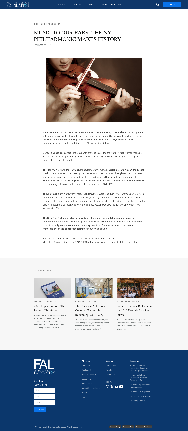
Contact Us (110, 374)
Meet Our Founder (89, 374)
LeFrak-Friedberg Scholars (140, 396)
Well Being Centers (137, 401)
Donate (172, 4)
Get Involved (111, 366)
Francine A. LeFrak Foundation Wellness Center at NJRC (138, 377)
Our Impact (86, 370)
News (84, 397)
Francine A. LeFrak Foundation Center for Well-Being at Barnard (139, 368)
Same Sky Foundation (91, 388)
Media (84, 392)
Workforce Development (140, 392)
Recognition (87, 383)
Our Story (86, 366)
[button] (62, 4)
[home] (18, 4)
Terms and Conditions (143, 427)
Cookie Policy (128, 427)
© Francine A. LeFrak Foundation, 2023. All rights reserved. (58, 427)
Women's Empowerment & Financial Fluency (140, 386)
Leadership (86, 379)
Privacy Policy (115, 427)
